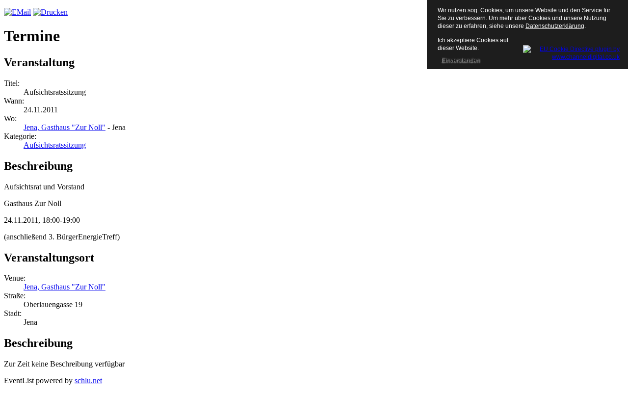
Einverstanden (460, 60)
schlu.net (88, 380)
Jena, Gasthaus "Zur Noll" (64, 127)
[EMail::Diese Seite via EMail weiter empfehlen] (17, 12)
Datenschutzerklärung (554, 26)
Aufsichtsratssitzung (55, 145)
